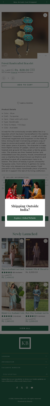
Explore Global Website (25, 218)
